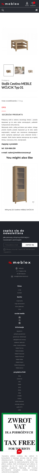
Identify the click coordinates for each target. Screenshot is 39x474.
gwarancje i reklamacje (19, 337)
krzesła (19, 395)
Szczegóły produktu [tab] (12, 115)
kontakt (19, 293)
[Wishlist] (32, 3)
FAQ (19, 309)
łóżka (19, 390)
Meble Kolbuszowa (19, 365)
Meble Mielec (19, 359)
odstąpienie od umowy (19, 339)
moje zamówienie (19, 303)
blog (19, 376)
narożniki (19, 379)
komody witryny (19, 404)
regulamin (19, 331)
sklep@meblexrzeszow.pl (21, 276)
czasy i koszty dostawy (19, 345)
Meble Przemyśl (19, 356)
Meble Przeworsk (19, 353)
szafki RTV (19, 407)
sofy (19, 381)
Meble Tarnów (20, 348)
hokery (19, 398)
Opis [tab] (4, 107)
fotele (19, 384)
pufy (19, 387)
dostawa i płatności (19, 342)
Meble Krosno (19, 362)
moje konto (19, 301)
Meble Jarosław (19, 351)
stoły (19, 393)
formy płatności (19, 306)
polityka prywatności (19, 334)
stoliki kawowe (19, 401)
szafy (19, 410)
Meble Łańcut (19, 368)
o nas (19, 290)
